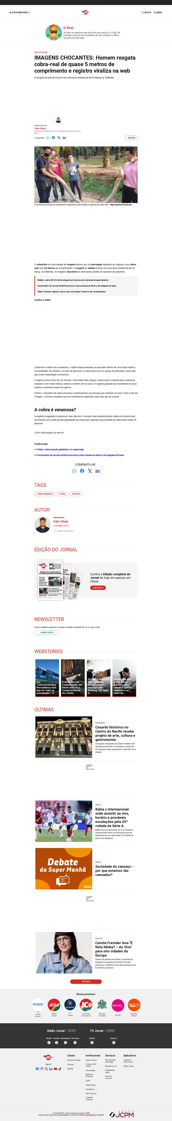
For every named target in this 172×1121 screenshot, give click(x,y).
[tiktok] (60, 1069)
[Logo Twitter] (59, 138)
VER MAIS (86, 982)
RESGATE (76, 494)
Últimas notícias (73, 1060)
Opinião (70, 1069)
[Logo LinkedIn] (64, 138)
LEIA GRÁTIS (98, 588)
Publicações (91, 1085)
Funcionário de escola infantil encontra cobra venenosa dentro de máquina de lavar (77, 286)
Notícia (131, 138)
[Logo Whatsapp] (48, 138)
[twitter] (46, 1069)
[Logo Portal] (86, 12)
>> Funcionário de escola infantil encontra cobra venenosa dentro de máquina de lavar (79, 455)
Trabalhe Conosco (89, 1099)
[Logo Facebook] (53, 138)
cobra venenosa (45, 494)
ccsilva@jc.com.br (61, 525)
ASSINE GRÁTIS (47, 633)
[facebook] (37, 1069)
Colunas (70, 1064)
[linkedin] (51, 1069)
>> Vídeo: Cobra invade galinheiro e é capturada (59, 449)
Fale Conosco (91, 1094)
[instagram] (42, 1069)
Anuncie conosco (108, 1077)
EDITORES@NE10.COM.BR (92, 1115)
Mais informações (65, 531)
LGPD (88, 1081)
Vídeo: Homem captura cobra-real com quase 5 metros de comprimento (72, 291)
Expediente (90, 1089)
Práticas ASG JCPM (91, 1065)
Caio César (40, 128)
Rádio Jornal (128, 1066)
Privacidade (90, 1070)
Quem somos (91, 1060)
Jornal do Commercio (128, 1061)
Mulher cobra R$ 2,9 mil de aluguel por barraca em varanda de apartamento (73, 280)
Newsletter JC (111, 1066)
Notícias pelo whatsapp (110, 1061)
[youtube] (55, 1069)
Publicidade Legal (109, 1071)
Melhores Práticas (89, 1075)
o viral (62, 494)
